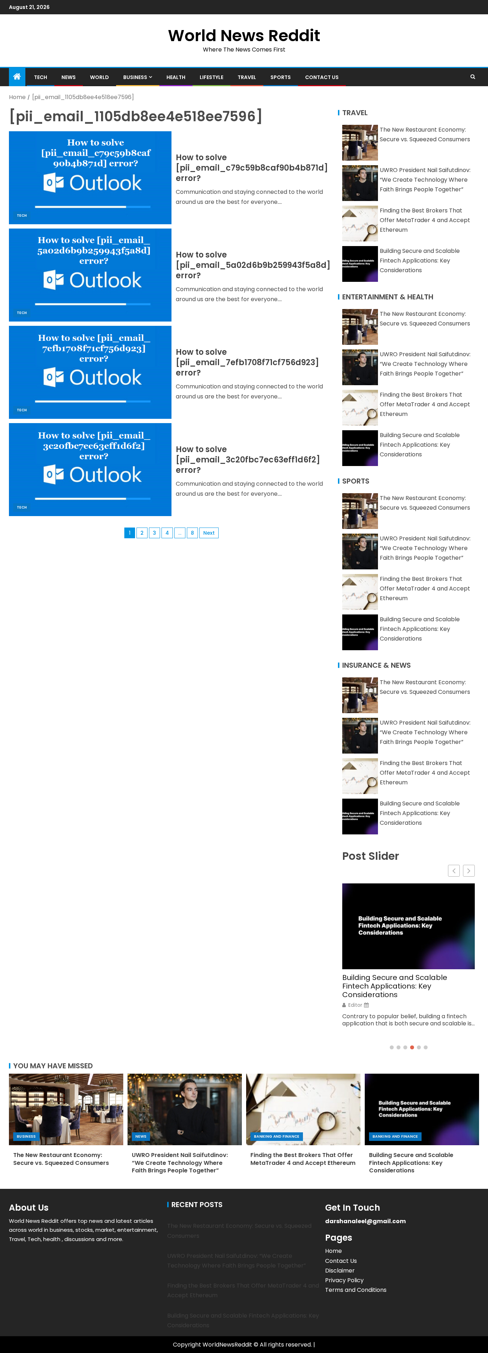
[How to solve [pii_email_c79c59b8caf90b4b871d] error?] (90, 177)
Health (175, 77)
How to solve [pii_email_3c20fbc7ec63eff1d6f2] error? (248, 460)
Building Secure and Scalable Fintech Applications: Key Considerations (420, 260)
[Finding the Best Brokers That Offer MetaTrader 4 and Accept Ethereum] (303, 1109)
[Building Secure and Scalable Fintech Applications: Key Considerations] (422, 1109)
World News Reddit (244, 35)
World (99, 77)
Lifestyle (211, 77)
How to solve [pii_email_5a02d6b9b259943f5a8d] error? (253, 265)
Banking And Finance (276, 1136)
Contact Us (322, 77)
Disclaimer (340, 1270)
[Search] (472, 77)
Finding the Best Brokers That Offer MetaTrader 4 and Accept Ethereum (425, 220)
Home (333, 1251)
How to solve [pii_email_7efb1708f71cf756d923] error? (247, 363)
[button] (469, 871)
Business (135, 77)
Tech (40, 77)
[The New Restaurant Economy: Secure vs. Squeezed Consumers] (66, 1109)
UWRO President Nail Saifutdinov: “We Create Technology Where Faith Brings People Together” (425, 179)
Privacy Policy (344, 1280)
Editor (355, 1005)
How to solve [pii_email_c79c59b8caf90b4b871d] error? (252, 168)
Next (209, 532)
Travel (247, 77)
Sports (280, 77)
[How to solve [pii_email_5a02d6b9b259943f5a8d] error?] (90, 275)
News (68, 77)
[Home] (17, 77)
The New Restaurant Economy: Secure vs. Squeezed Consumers (61, 1159)
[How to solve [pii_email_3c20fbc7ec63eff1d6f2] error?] (90, 469)
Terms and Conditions (356, 1290)
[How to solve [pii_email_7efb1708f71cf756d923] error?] (90, 372)
